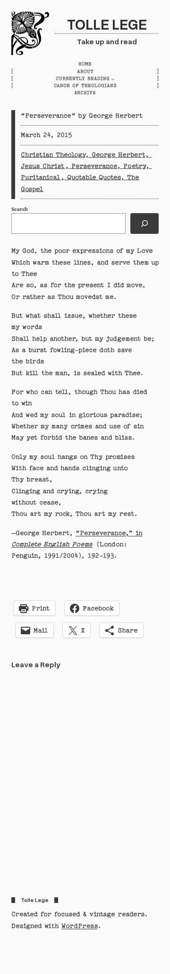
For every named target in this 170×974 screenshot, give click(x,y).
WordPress (79, 926)
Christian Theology (53, 155)
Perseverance (94, 166)
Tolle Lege (107, 24)
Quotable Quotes (93, 177)
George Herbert (118, 155)
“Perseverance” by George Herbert (82, 115)
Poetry (134, 166)
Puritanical (40, 177)
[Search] (144, 223)
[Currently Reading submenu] (112, 78)
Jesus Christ (43, 166)
